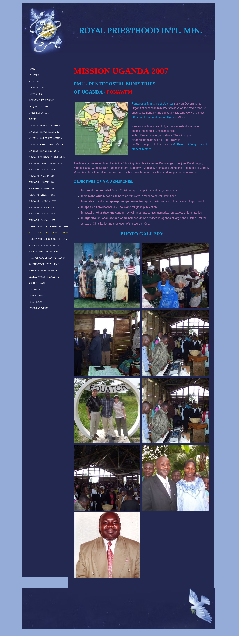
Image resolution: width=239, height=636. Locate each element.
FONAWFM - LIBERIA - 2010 (42, 194)
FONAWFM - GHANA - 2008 (42, 213)
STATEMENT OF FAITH (39, 113)
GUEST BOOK (35, 302)
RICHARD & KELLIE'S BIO (41, 100)
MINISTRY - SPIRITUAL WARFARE (44, 125)
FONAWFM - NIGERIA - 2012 (42, 182)
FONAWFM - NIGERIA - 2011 (42, 188)
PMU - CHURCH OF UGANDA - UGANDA (48, 232)
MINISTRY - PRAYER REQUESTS (44, 150)
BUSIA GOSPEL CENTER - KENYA (45, 251)
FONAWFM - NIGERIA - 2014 (42, 176)
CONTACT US (35, 94)
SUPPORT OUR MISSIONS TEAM (45, 270)
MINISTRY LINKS (37, 87)
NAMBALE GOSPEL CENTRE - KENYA (47, 258)
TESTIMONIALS (36, 295)
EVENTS (32, 119)
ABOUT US (34, 81)
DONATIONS (35, 289)
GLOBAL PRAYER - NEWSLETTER (44, 276)
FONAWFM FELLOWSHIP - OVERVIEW (47, 157)
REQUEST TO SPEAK (39, 106)
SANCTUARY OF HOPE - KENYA (44, 264)
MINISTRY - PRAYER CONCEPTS (44, 132)
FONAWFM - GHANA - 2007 (42, 220)
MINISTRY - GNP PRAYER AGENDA (45, 138)
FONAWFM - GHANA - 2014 (42, 169)
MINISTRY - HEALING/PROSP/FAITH (46, 144)
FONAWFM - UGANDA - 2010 (42, 201)
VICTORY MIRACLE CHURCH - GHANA (48, 239)
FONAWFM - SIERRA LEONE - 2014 (45, 163)
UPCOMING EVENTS (38, 308)
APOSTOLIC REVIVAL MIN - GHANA (46, 245)
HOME (32, 68)
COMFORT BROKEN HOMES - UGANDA (48, 226)
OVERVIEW (34, 75)
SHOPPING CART (37, 283)
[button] (107, 275)
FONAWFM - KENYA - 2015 (41, 207)
